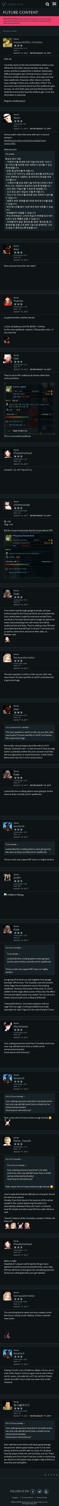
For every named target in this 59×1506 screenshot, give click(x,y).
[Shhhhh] (15, 46)
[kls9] (7, 358)
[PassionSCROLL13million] (7, 42)
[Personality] (21, 121)
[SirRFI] (7, 877)
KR (7, 153)
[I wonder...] (21, 46)
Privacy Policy (27, 1497)
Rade (8, 844)
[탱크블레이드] (7, 1405)
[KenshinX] (7, 826)
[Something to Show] (15, 252)
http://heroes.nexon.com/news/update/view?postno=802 (25, 142)
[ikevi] (7, 249)
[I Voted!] (18, 46)
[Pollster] (21, 362)
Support (15, 1497)
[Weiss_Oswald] (7, 1141)
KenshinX (10, 947)
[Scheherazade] (7, 505)
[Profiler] (21, 829)
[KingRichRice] (27, 1225)
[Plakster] (7, 301)
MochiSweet (11, 1096)
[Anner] (14, 1225)
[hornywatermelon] (7, 657)
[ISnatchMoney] (7, 1334)
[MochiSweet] (7, 1026)
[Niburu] (7, 1122)
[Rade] (7, 594)
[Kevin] (7, 118)
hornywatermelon (14, 727)
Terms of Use (42, 1497)
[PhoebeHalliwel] (7, 453)
